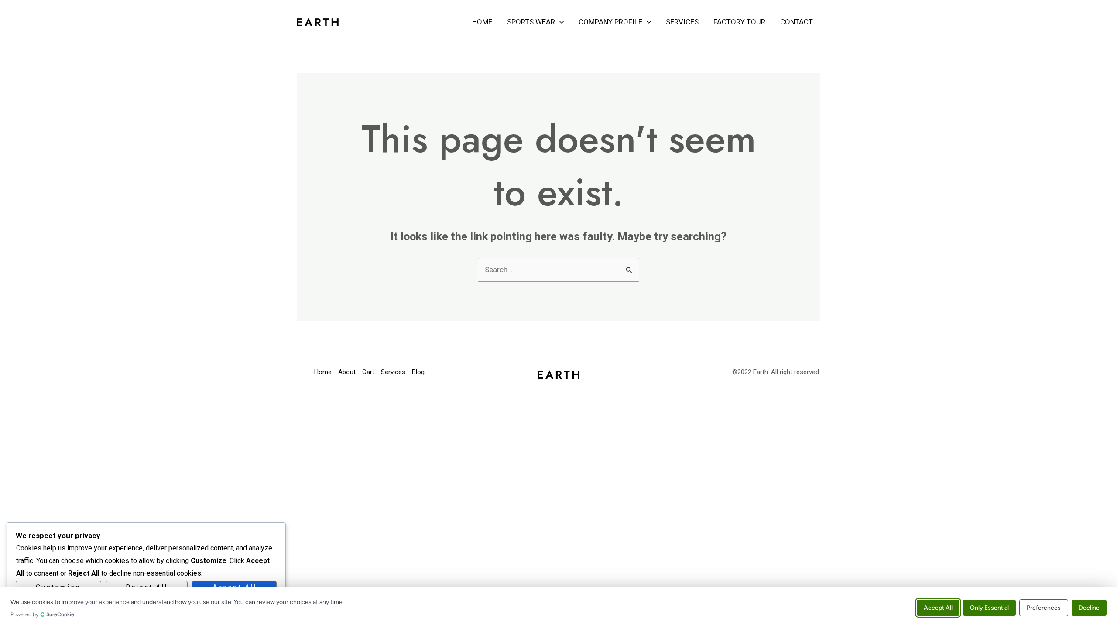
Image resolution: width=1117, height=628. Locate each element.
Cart (368, 372)
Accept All (938, 607)
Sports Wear (531, 21)
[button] (559, 21)
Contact (796, 21)
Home (482, 21)
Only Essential (989, 607)
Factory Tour (739, 21)
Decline (1089, 607)
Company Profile (610, 21)
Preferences (1044, 607)
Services (682, 21)
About (347, 372)
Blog (418, 372)
